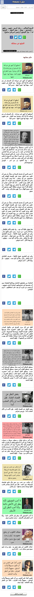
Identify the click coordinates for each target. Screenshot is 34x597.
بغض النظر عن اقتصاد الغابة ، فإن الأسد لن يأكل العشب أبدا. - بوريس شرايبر (17, 410)
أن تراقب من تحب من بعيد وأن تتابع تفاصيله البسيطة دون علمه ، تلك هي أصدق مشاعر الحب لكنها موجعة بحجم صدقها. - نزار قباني (17, 484)
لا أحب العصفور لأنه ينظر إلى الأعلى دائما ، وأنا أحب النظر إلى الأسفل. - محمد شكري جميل (17, 516)
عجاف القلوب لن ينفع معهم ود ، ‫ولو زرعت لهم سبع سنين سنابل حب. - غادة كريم (17, 548)
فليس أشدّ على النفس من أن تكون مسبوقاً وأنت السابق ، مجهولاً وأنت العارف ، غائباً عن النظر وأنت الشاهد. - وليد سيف (17, 580)
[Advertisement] (17, 19)
